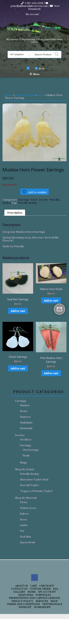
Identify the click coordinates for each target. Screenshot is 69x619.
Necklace (26, 439)
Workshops (42, 607)
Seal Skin (25, 536)
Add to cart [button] (18, 310)
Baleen (24, 513)
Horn (41, 95)
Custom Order (40, 588)
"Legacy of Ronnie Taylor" (36, 491)
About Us (21, 585)
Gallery (19, 591)
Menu (36, 74)
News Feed (25, 595)
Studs (26, 455)
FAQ (55, 588)
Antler (24, 525)
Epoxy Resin (27, 542)
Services (42, 601)
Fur (22, 530)
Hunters (25, 416)
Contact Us (19, 588)
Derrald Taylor (29, 485)
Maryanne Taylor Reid (34, 479)
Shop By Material (25, 95)
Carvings (20, 400)
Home (8, 95)
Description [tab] (14, 212)
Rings (23, 462)
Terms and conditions (23, 604)
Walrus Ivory (28, 508)
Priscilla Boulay (27, 202)
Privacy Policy (22, 601)
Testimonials (52, 604)
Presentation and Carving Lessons (34, 598)
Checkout (46, 585)
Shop (54, 601)
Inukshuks (26, 422)
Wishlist (25, 607)
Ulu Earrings (30, 449)
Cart (33, 585)
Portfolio (43, 595)
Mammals (26, 428)
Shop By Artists (24, 469)
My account (47, 591)
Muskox (25, 405)
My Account (32, 14)
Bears (23, 411)
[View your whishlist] (25, 68)
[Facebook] (43, 14)
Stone (23, 502)
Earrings (23, 199)
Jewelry (43, 199)
